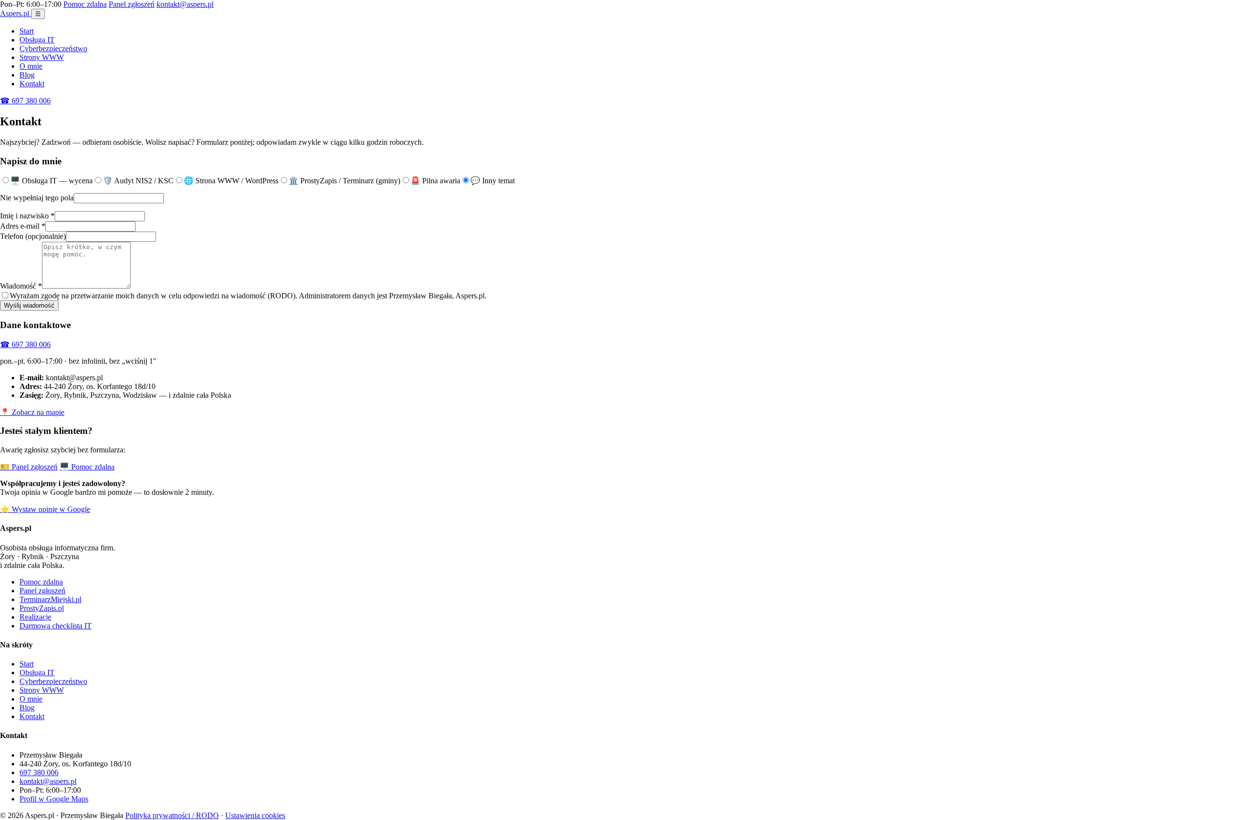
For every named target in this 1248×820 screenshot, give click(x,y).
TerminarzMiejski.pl (50, 599)
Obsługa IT (37, 40)
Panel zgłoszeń (132, 4)
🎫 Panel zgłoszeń (29, 467)
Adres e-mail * (22, 226)
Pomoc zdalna (85, 4)
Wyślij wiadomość (29, 305)
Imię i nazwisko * (27, 216)
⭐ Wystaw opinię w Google (45, 509)
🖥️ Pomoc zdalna (87, 467)
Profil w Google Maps (54, 799)
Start (27, 31)
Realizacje (35, 617)
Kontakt (32, 83)
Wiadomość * (21, 286)
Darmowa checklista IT (56, 626)
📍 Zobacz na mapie (32, 412)
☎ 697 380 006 (25, 101)
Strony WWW (42, 57)
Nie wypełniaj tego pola (37, 198)
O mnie (31, 66)
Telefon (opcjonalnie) (33, 236)
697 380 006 (39, 772)
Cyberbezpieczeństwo (53, 48)
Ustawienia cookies (255, 815)
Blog (27, 75)
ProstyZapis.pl (42, 608)
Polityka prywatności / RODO (172, 815)
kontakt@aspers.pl (185, 4)
